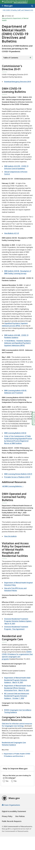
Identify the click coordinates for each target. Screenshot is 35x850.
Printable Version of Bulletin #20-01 (17, 477)
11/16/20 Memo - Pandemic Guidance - (18, 341)
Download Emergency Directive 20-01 (17, 82)
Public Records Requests (11, 821)
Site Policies (20, 816)
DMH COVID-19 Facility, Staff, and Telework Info (17, 10)
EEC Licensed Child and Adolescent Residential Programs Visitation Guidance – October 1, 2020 (16, 696)
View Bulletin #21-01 (11, 233)
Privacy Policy (7, 816)
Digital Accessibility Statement (14, 811)
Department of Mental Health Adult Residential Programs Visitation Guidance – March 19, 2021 (17, 680)
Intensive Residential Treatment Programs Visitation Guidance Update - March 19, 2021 (18, 621)
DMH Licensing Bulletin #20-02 (15, 433)
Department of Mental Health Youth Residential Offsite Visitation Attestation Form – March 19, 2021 (17, 688)
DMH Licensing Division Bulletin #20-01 (18, 474)
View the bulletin (10, 536)
